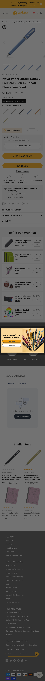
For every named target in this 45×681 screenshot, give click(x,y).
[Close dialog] (42, 330)
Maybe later (12, 345)
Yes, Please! (11, 341)
